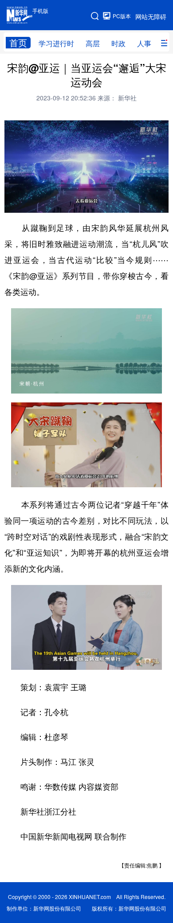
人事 (144, 43)
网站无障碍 (150, 16)
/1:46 (42, 203)
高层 (93, 43)
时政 (118, 43)
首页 (18, 42)
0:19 (29, 203)
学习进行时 (56, 43)
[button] (12, 203)
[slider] (136, 203)
